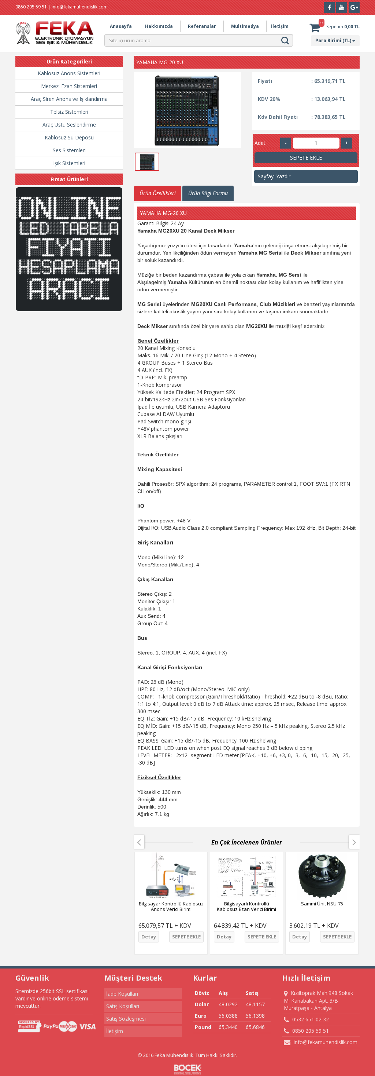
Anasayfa (121, 26)
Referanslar (202, 26)
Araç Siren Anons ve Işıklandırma (69, 98)
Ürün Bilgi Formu (208, 193)
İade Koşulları (122, 993)
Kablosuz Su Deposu (69, 137)
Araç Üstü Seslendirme (69, 124)
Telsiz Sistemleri (69, 111)
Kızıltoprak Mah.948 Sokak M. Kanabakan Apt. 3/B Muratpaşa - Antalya (318, 1000)
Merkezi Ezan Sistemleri (69, 86)
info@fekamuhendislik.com (324, 1042)
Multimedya (245, 26)
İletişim (280, 26)
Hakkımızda (159, 26)
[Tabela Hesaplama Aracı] (69, 249)
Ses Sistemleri (69, 150)
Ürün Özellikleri (158, 193)
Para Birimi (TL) (333, 40)
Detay (148, 936)
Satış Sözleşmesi (126, 1018)
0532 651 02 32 (310, 1019)
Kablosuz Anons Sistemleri (69, 73)
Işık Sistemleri (69, 163)
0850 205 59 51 (310, 1030)
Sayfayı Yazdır (274, 176)
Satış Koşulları (122, 1006)
